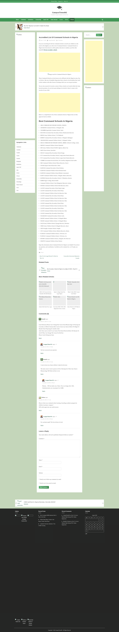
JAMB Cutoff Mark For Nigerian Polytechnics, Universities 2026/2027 (40, 502)
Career (61, 19)
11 (89, 524)
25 (89, 528)
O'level (42, 252)
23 (102, 526)
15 (99, 524)
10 (86, 524)
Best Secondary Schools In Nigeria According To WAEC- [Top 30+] (62, 269)
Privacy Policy (54, 1)
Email (41, 466)
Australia (18, 149)
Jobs (17, 170)
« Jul (86, 533)
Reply (40, 338)
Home (17, 19)
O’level (72, 19)
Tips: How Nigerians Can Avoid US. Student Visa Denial (36, 25)
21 (97, 526)
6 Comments (60, 40)
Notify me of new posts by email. (48, 483)
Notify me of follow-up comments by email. (50, 479)
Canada (18, 152)
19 (91, 526)
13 (94, 524)
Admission (23, 19)
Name (41, 460)
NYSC (66, 19)
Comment (41, 438)
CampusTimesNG (59, 13)
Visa (17, 190)
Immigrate (18, 161)
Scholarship (38, 19)
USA (17, 187)
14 (97, 524)
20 (94, 526)
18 (89, 526)
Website (41, 473)
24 (86, 528)
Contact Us (60, 1)
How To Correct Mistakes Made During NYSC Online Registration (70, 517)
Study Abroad (54, 19)
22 (99, 526)
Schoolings (18, 181)
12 (91, 524)
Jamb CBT (45, 19)
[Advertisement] (59, 62)
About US (66, 1)
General (18, 158)
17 (86, 526)
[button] (18, 566)
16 (102, 524)
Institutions (30, 19)
